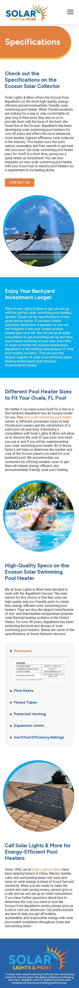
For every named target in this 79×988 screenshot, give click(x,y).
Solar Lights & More (46, 869)
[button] (70, 12)
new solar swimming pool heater (48, 417)
